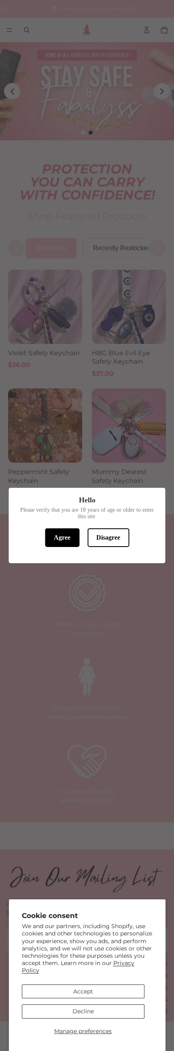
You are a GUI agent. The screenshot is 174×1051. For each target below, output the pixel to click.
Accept (83, 991)
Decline (83, 1011)
